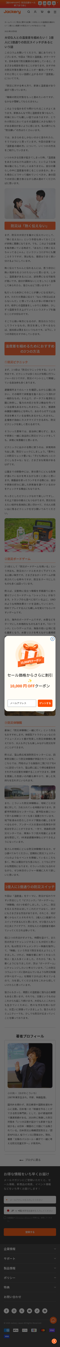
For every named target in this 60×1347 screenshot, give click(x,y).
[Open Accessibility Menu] (54, 1341)
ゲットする (45, 703)
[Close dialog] (52, 639)
